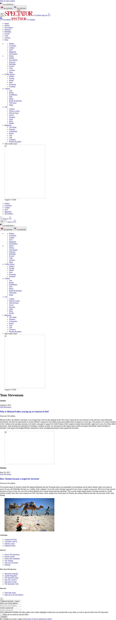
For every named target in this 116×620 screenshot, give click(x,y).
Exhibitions (13, 95)
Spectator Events (11, 582)
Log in (17, 601)
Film (10, 97)
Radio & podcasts (15, 101)
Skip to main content (7, 1)
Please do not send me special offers (15, 614)
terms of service (32, 619)
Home (7, 23)
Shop (6, 40)
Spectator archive (11, 580)
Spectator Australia (11, 574)
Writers (7, 26)
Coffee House (9, 74)
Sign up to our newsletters (14, 595)
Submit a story (10, 544)
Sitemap (7, 565)
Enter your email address (9, 603)
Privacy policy (10, 557)
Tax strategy (9, 561)
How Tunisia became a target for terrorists (19, 479)
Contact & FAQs (11, 540)
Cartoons (12, 140)
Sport (11, 119)
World (11, 80)
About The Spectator (12, 554)
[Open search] (1, 219)
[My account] (49, 15)
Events (7, 34)
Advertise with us (11, 542)
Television (12, 103)
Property (12, 117)
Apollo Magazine (11, 576)
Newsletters (9, 28)
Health (11, 123)
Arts (10, 91)
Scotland (12, 87)
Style (11, 121)
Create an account (7, 601)
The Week (12, 127)
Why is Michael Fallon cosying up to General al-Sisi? (24, 411)
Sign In (44, 15)
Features (12, 129)
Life (6, 107)
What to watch (14, 111)
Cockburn (12, 46)
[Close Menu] (2, 221)
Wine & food (13, 113)
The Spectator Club (11, 584)
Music (11, 99)
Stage (11, 105)
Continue (4, 617)
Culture (11, 48)
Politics (11, 44)
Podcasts (8, 30)
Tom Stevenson (5, 407)
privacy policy (47, 619)
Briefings (8, 32)
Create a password (6, 608)
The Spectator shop (11, 578)
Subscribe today (10, 593)
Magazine (12, 52)
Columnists (13, 131)
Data (10, 82)
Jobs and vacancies (11, 563)
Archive (7, 38)
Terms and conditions (12, 559)
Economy (12, 84)
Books (11, 93)
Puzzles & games (15, 142)
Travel (11, 115)
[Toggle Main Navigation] (2, 15)
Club (6, 36)
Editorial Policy (10, 546)
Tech (11, 50)
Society (11, 78)
